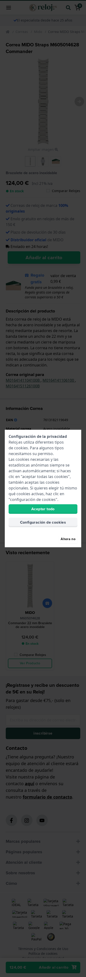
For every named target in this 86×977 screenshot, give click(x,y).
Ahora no (68, 539)
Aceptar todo (43, 509)
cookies (21, 448)
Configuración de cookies (43, 522)
